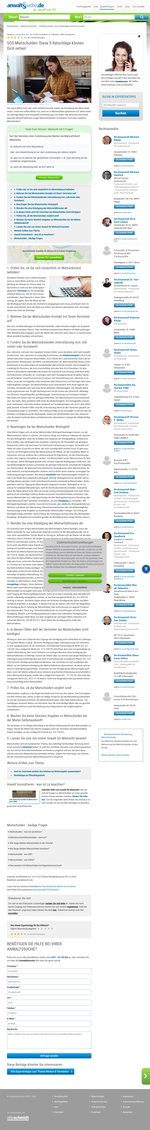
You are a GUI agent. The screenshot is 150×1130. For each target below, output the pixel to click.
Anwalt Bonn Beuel (128, 273)
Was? (13, 17)
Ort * (9, 997)
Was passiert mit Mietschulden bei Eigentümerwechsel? (35, 865)
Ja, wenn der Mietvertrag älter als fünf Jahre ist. (32, 167)
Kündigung (63, 500)
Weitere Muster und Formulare (115, 755)
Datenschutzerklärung (130, 1101)
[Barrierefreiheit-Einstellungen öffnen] (146, 569)
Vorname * (12, 966)
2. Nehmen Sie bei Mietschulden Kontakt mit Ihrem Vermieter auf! (45, 193)
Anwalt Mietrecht (22, 34)
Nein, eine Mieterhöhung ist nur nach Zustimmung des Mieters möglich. (43, 152)
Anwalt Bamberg (128, 527)
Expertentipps (107, 6)
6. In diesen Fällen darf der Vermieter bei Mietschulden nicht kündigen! (47, 212)
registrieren (72, 907)
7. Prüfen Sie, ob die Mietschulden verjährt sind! (36, 216)
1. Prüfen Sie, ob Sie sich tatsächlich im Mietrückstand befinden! (44, 189)
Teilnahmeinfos (98, 1107)
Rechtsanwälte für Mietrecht (45, 889)
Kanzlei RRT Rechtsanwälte (122, 462)
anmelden (13, 913)
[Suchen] (142, 17)
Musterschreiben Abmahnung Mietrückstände (116, 735)
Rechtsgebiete (84, 6)
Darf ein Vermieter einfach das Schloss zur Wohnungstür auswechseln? (47, 771)
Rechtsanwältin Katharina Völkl (125, 386)
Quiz (127, 6)
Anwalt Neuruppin (128, 687)
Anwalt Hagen (127, 212)
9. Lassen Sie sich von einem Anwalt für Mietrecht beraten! (41, 227)
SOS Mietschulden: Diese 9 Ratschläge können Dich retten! (62, 26)
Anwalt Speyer (127, 411)
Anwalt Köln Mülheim (129, 483)
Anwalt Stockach (128, 166)
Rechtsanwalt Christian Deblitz (125, 619)
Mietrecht (27, 747)
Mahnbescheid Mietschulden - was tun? (27, 837)
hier (54, 910)
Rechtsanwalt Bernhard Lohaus (125, 220)
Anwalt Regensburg (129, 611)
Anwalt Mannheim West (130, 649)
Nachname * (13, 976)
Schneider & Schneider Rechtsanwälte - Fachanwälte (126, 253)
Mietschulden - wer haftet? (21, 860)
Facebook (95, 1112)
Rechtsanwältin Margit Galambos (126, 586)
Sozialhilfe (51, 474)
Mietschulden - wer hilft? (20, 854)
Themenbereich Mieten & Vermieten (58, 886)
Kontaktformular (121, 81)
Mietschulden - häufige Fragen (28, 238)
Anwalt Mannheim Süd (130, 311)
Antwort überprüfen (49, 177)
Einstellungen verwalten (75, 581)
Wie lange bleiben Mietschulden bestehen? (29, 848)
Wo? (78, 17)
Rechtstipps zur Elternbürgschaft (29, 775)
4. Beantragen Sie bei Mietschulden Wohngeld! (36, 204)
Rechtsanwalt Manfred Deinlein (125, 491)
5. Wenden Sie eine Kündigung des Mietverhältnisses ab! (40, 208)
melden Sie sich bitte (55, 903)
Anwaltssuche (12, 26)
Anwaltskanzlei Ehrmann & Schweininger (126, 698)
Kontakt (126, 1107)
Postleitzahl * (13, 987)
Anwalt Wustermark (129, 343)
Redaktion (127, 1112)
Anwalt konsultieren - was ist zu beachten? (34, 234)
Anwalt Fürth (126, 719)
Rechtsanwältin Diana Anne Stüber (126, 657)
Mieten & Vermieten (28, 26)
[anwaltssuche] (32, 11)
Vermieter (22, 291)
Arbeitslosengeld (71, 355)
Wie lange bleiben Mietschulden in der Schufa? (30, 843)
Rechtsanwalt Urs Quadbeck (124, 535)
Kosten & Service (99, 1101)
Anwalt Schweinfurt (129, 378)
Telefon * (11, 1008)
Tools (119, 6)
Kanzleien (59, 1112)
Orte (95, 6)
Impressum (128, 1096)
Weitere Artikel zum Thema (27, 230)
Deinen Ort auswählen (49, 257)
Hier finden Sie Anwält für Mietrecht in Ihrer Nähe (23, 800)
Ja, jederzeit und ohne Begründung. (27, 146)
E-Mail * (11, 1018)
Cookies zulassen (75, 575)
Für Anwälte (138, 6)
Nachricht (12, 1029)
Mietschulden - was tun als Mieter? (25, 832)
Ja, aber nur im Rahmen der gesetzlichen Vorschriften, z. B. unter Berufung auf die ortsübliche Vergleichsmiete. (48, 159)
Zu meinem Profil (124, 159)
